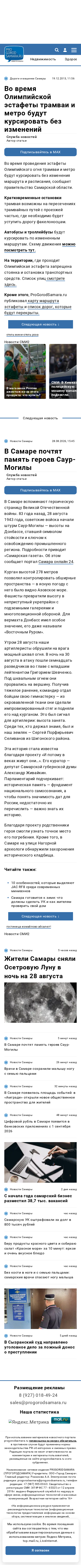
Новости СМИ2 (17, 342)
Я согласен (40, 1550)
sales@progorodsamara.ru (38, 1402)
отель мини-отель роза (22, 334)
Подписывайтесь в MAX (40, 152)
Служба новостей (21, 137)
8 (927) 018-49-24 (38, 1395)
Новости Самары (21, 441)
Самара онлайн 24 (55, 561)
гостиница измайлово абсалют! (28, 926)
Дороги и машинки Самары (28, 78)
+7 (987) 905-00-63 (36, 1484)
